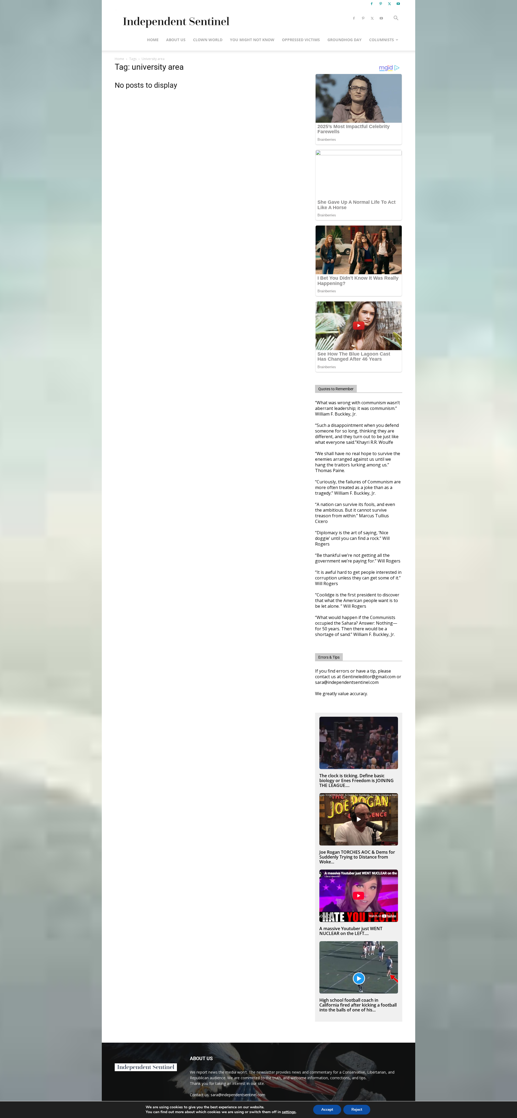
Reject (356, 1109)
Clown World (207, 39)
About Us (176, 39)
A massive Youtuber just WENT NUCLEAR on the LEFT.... (350, 931)
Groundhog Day (344, 39)
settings (289, 1112)
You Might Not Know (252, 39)
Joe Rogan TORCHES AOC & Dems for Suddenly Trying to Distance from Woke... (357, 857)
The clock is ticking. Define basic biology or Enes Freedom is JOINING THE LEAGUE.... (356, 780)
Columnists (381, 39)
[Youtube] (398, 4)
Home (153, 39)
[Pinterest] (380, 4)
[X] (389, 4)
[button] (395, 18)
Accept (327, 1109)
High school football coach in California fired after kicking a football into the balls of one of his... (358, 1005)
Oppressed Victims (301, 39)
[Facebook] (372, 4)
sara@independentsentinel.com (238, 1094)
